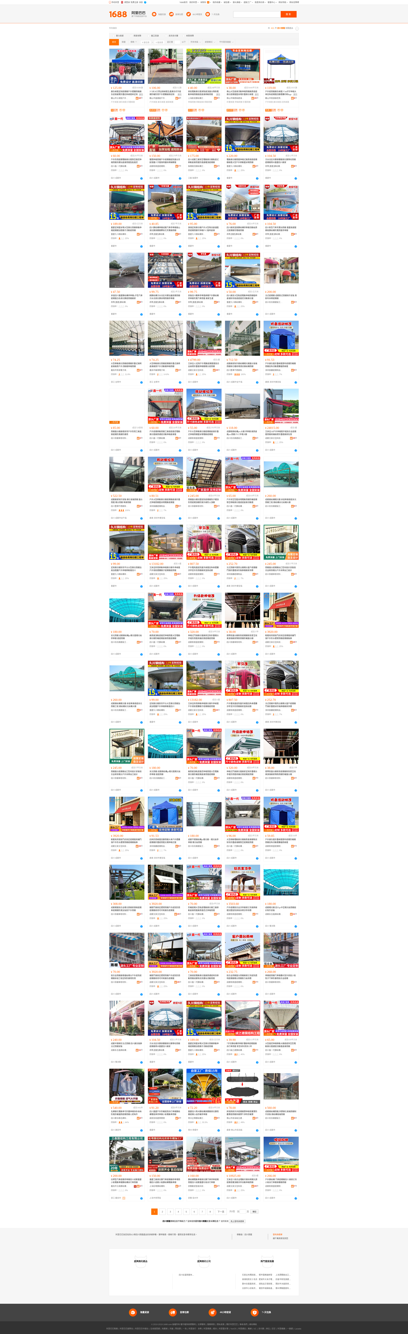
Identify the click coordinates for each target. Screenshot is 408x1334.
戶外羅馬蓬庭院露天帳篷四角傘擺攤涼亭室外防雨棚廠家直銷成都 (203, 569)
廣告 (141, 94)
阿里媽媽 (207, 1329)
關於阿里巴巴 (232, 1324)
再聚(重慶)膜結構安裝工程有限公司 (274, 166)
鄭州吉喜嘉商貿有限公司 (252, 1284)
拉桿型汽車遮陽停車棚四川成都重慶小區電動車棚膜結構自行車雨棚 (126, 1181)
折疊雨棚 (247, 102)
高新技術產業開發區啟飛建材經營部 (158, 1118)
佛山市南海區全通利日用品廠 (235, 1118)
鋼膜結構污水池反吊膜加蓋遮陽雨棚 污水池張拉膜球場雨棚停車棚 (164, 297)
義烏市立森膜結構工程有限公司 (119, 1186)
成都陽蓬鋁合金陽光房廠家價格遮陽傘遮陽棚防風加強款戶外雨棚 (126, 909)
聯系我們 (243, 1324)
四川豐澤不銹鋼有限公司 (235, 370)
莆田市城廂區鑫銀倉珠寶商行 (271, 1288)
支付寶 (261, 1329)
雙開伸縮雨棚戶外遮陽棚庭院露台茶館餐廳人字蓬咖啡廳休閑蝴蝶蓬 (164, 161)
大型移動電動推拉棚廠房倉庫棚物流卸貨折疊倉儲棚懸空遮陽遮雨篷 (242, 841)
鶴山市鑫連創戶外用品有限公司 (158, 98)
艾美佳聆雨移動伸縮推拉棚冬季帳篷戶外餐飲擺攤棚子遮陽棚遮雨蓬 (164, 569)
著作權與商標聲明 (188, 1324)
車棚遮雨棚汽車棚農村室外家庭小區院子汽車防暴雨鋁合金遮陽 (280, 977)
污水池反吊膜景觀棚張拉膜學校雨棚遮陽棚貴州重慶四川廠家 (280, 161)
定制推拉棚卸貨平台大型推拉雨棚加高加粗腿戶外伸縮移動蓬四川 (126, 569)
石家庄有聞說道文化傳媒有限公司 (256, 1275)
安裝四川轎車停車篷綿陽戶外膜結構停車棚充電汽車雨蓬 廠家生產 (203, 297)
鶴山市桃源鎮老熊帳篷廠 (274, 98)
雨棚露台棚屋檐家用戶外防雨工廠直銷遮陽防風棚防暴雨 (126, 433)
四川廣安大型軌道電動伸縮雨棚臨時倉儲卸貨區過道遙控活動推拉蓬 (242, 297)
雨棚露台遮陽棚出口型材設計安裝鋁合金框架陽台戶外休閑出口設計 (280, 569)
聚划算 (178, 1329)
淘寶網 (165, 1329)
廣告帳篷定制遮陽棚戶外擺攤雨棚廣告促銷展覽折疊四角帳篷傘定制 (126, 93)
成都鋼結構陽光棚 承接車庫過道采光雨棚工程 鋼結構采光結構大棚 (280, 501)
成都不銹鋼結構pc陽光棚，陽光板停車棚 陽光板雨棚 (203, 841)
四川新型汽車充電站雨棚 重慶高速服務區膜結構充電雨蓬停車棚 (280, 229)
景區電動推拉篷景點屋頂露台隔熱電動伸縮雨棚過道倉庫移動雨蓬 (203, 93)
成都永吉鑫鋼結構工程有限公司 (274, 914)
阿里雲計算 (223, 1329)
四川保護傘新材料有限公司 (119, 438)
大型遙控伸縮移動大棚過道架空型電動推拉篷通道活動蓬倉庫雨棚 (280, 1045)
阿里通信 (242, 1329)
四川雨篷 (248, 1235)
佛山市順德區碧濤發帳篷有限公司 (235, 98)
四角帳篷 (285, 102)
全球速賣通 (155, 1329)
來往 (268, 1329)
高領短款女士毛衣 (249, 1279)
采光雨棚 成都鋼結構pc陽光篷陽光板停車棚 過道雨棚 (126, 637)
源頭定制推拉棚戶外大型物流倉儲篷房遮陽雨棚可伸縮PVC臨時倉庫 (203, 229)
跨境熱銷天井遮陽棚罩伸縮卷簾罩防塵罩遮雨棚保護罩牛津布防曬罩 (242, 1113)
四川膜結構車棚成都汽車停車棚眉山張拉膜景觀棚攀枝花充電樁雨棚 (164, 229)
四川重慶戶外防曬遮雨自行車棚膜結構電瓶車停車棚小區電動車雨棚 (164, 1113)
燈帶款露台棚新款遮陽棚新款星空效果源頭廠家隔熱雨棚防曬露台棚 (242, 637)
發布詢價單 (277, 1235)
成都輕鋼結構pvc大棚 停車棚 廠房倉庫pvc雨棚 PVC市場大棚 (242, 433)
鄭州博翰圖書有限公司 (285, 1288)
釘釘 (274, 1329)
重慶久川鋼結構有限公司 (235, 166)
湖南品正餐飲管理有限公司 (270, 1284)
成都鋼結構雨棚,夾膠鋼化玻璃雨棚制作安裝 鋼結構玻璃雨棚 (280, 1113)
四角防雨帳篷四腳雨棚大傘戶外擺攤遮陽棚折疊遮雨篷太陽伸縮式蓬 (164, 841)
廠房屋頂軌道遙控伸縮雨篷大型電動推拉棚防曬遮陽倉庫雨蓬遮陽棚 (164, 637)
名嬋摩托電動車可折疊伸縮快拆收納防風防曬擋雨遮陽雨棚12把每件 (126, 1113)
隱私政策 (220, 1324)
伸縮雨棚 (192, 102)
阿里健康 (281, 1329)
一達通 (290, 1329)
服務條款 (211, 1324)
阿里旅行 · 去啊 (195, 1329)
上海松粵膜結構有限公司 (158, 1186)
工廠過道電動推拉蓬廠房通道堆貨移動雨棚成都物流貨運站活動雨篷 (203, 977)
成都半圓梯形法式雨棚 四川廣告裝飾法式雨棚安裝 (126, 1045)
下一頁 (221, 1211)
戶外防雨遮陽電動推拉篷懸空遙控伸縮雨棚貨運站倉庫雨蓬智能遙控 (126, 161)
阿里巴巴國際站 (126, 1329)
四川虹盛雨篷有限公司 (188, 1275)
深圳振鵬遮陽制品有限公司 (274, 370)
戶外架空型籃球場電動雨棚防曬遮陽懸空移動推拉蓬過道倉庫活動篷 (242, 501)
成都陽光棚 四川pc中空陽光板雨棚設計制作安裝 (280, 909)
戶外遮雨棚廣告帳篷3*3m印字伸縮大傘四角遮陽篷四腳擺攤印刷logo (280, 93)
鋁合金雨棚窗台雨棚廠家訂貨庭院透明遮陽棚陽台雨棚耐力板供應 (242, 977)
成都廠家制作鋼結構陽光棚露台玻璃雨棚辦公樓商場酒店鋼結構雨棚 (242, 365)
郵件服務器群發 (265, 1275)
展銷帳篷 (169, 102)
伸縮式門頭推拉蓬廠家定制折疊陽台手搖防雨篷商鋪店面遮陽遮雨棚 (203, 637)
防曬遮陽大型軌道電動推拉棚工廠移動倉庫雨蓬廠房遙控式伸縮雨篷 (203, 909)
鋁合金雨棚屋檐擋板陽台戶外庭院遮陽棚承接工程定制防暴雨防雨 (126, 977)
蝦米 (215, 1329)
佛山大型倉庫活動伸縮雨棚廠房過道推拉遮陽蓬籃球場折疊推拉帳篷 (242, 93)
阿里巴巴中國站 (141, 1329)
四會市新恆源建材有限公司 (287, 1279)
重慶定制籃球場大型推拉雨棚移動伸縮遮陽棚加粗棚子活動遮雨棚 (126, 229)
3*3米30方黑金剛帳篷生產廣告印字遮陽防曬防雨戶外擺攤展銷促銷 (165, 93)
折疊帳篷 (131, 102)
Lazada (298, 1329)
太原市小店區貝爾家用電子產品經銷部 (258, 1288)
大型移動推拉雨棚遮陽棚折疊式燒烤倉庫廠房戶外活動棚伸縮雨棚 (126, 365)
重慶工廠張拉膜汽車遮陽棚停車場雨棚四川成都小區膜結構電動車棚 (164, 1181)
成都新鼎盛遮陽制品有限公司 (158, 166)
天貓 (171, 1329)
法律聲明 (201, 1324)
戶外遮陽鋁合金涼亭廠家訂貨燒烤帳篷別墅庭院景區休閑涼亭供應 (242, 909)
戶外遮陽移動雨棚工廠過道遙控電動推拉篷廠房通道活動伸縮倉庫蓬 (164, 433)
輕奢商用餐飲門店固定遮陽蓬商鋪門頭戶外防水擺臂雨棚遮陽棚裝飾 (280, 637)
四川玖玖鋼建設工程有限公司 (274, 302)
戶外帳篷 (115, 102)
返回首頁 (225, 1221)
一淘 (185, 1329)
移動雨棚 (208, 102)
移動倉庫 (200, 102)
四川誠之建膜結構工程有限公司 (235, 1050)
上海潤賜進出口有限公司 (286, 1275)
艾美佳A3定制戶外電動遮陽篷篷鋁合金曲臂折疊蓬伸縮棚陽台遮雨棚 (203, 365)
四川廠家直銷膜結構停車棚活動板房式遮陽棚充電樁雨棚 (242, 229)
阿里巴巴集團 (112, 1329)
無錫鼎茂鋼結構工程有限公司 (197, 166)
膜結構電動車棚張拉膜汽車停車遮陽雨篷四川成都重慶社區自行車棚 (203, 1181)
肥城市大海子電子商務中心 (270, 1279)
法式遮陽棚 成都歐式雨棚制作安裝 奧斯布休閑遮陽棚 (281, 297)
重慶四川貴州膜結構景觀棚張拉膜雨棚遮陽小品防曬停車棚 (203, 1113)
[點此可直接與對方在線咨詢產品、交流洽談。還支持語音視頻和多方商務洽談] (141, 178)
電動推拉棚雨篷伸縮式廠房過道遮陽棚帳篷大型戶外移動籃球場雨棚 (242, 161)
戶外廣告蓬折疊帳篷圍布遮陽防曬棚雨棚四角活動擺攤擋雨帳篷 (280, 365)
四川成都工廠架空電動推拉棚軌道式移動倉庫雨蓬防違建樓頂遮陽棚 (203, 161)
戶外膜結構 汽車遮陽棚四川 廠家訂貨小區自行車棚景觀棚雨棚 (281, 1181)
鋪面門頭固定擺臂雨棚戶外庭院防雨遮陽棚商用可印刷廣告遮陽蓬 (164, 909)
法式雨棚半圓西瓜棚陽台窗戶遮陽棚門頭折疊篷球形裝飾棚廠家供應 (242, 569)
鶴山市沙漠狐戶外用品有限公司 (119, 98)
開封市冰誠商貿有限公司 (286, 1284)
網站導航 (253, 1324)
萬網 (250, 1329)
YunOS (233, 1329)
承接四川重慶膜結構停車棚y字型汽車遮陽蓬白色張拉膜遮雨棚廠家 (126, 297)
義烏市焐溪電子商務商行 (119, 370)
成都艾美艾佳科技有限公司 (197, 370)
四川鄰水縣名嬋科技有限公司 (119, 1118)
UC (255, 1329)
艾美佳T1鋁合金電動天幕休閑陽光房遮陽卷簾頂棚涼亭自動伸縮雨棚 (242, 1181)
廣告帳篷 (123, 102)
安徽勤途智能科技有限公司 (197, 1186)
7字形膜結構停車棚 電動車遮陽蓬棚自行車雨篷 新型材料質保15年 (242, 1045)
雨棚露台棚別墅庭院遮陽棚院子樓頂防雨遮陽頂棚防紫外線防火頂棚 (203, 501)
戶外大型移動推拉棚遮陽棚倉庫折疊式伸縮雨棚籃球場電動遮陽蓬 (203, 433)
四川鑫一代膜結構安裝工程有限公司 (119, 166)
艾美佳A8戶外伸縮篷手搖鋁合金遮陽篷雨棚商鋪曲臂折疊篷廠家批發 (280, 433)
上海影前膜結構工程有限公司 (197, 98)
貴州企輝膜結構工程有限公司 (197, 1118)
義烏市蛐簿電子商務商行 (158, 370)
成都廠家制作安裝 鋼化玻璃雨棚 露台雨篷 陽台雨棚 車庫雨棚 (126, 501)
